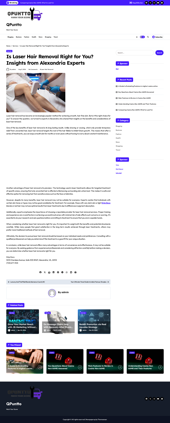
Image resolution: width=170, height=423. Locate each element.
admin (65, 292)
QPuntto (14, 24)
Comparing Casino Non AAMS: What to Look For (135, 110)
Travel (56, 37)
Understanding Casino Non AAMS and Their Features (137, 104)
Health (34, 37)
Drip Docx (106, 203)
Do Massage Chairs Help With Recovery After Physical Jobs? (58, 327)
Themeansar (102, 419)
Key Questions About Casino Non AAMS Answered (136, 92)
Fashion (26, 37)
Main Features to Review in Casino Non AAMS (134, 98)
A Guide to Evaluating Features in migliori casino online (138, 86)
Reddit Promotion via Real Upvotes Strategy (92, 326)
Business (19, 37)
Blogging (10, 37)
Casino (52, 352)
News (40, 37)
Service (9, 51)
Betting (12, 352)
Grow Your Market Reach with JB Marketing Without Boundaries (21, 327)
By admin (13, 69)
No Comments (33, 69)
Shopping (48, 37)
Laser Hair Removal (47, 69)
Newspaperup (91, 419)
